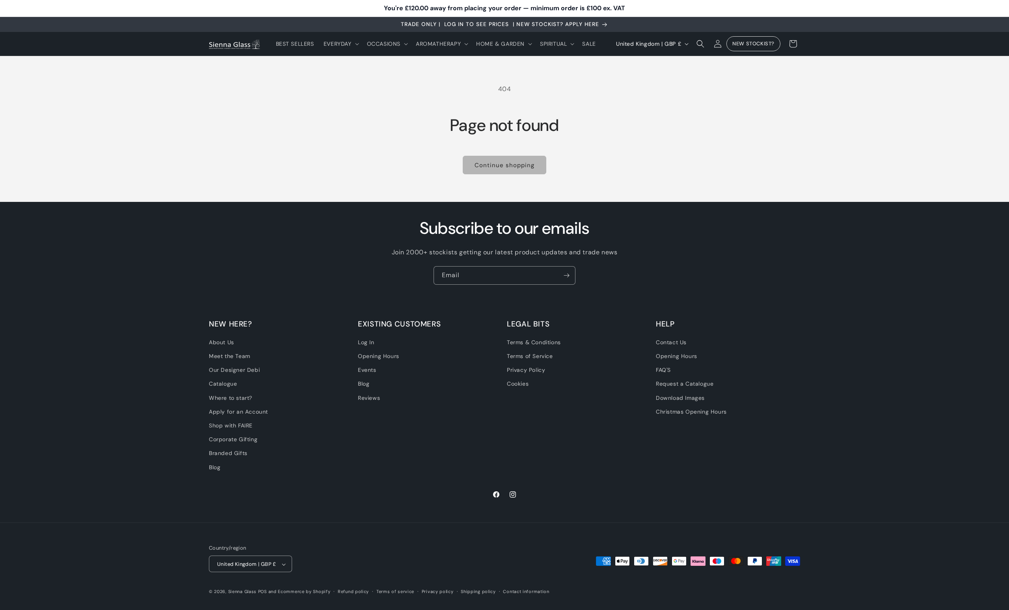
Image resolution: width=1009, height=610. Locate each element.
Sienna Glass (242, 592)
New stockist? (753, 44)
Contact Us (671, 342)
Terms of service (395, 592)
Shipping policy (478, 592)
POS (262, 592)
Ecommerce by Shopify (304, 592)
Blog (214, 467)
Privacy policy (438, 592)
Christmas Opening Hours (691, 411)
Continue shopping (504, 165)
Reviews (369, 397)
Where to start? (230, 397)
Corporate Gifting (233, 439)
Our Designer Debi (234, 370)
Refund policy (353, 592)
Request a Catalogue (684, 384)
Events (367, 370)
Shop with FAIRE (231, 425)
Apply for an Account (238, 411)
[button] (340, 43)
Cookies (518, 384)
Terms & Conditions (534, 342)
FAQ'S (663, 370)
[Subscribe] (566, 275)
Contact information (526, 592)
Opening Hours (378, 356)
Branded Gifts (228, 453)
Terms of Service (530, 356)
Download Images (680, 397)
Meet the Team (229, 356)
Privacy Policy (526, 370)
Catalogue (223, 384)
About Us (221, 342)
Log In (366, 342)
